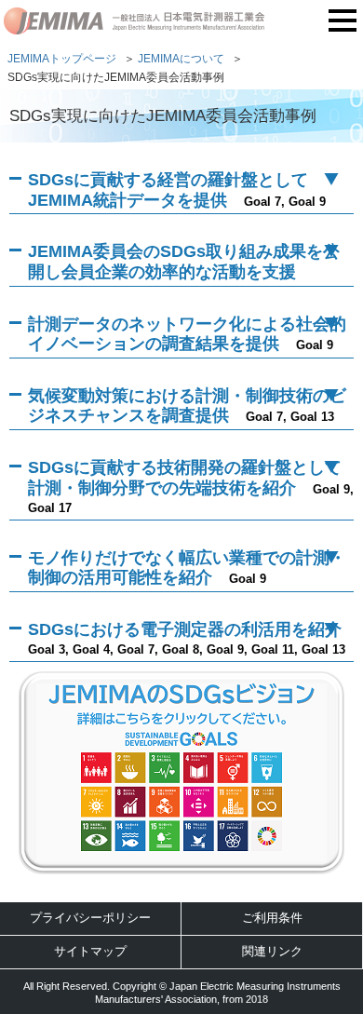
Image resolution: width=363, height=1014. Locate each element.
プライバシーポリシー (90, 918)
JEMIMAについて (181, 58)
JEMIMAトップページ (61, 58)
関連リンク (272, 951)
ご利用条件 (272, 918)
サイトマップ (90, 951)
